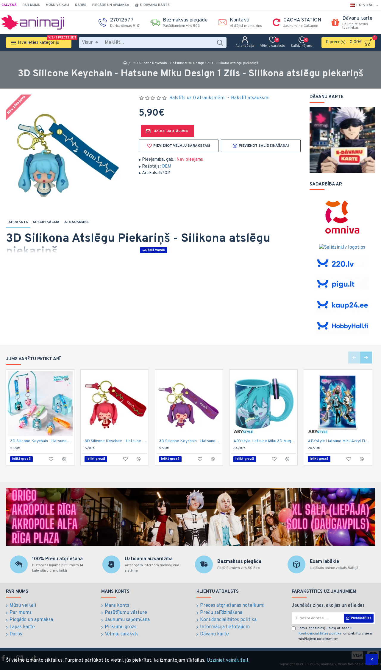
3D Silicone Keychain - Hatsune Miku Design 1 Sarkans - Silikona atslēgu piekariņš (116, 441)
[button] (354, 357)
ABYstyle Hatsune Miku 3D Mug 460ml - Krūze (264, 441)
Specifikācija (46, 222)
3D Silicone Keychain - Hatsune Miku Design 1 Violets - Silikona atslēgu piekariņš (190, 441)
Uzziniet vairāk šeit (228, 660)
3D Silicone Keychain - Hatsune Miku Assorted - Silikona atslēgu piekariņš (41, 441)
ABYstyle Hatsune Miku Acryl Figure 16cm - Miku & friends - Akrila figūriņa (339, 441)
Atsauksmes (76, 222)
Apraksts (18, 222)
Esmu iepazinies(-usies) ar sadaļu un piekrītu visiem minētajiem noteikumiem (335, 633)
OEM (166, 166)
